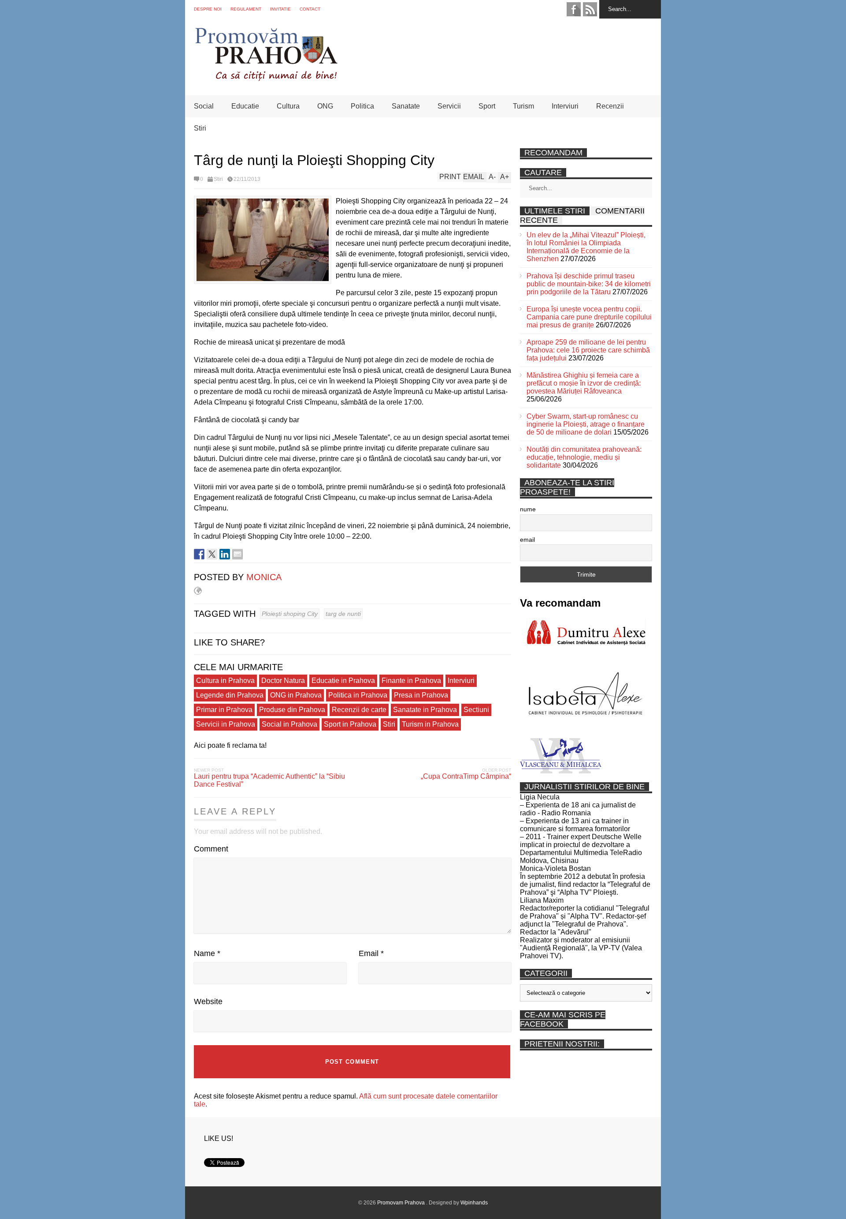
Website (208, 1001)
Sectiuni (476, 709)
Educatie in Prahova (343, 680)
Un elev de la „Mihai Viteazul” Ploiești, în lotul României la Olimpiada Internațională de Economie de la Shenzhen (586, 247)
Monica (264, 577)
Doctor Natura (283, 680)
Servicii (449, 106)
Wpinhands (474, 1203)
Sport (487, 106)
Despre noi (208, 9)
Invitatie (280, 9)
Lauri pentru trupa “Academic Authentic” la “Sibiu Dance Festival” (269, 780)
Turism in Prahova (430, 724)
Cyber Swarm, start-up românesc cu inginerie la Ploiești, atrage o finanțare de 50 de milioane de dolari (586, 424)
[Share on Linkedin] (224, 554)
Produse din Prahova (292, 709)
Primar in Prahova (224, 709)
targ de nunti (343, 613)
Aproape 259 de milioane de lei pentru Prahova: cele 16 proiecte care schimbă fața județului (588, 350)
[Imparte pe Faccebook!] (199, 554)
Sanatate (406, 106)
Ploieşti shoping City (290, 613)
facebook (574, 9)
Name (207, 953)
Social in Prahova (289, 724)
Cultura (288, 106)
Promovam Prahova (401, 1203)
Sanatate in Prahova (425, 709)
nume (528, 509)
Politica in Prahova (357, 695)
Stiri (200, 128)
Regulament (245, 9)
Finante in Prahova (411, 680)
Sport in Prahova (350, 724)
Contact (310, 9)
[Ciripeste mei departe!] (212, 554)
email (527, 539)
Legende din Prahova (229, 695)
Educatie (245, 106)
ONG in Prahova (296, 695)
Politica (362, 106)
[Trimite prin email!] (237, 554)
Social (204, 106)
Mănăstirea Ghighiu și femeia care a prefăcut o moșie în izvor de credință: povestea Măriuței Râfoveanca (584, 383)
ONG (325, 106)
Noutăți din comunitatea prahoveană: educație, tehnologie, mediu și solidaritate (584, 457)
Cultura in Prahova (225, 680)
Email (371, 953)
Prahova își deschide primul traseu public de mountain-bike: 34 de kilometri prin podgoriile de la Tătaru (589, 284)
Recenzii (610, 106)
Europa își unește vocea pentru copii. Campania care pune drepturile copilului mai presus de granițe (589, 317)
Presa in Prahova (421, 695)
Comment (211, 848)
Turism (523, 106)
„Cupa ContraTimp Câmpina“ (466, 776)
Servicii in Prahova (225, 724)
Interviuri (565, 106)
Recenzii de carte (359, 709)
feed (590, 9)
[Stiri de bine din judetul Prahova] (266, 78)
